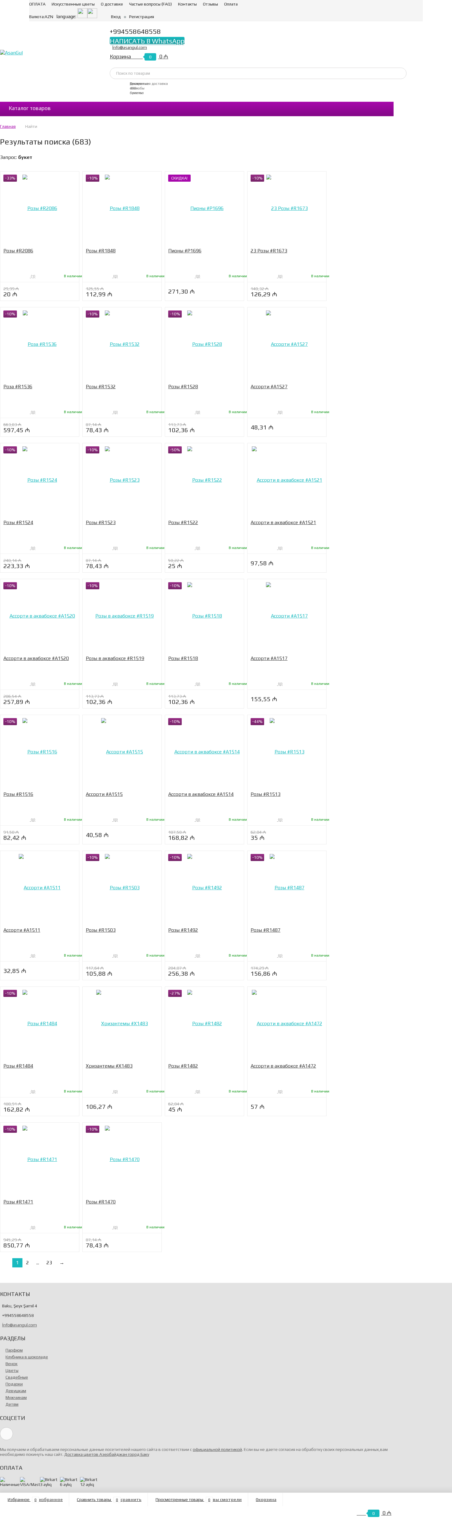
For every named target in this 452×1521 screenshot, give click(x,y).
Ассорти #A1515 (104, 794)
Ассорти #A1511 (21, 930)
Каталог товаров (30, 108)
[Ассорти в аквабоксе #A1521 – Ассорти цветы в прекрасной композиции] (287, 480)
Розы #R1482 (183, 1066)
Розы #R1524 (18, 522)
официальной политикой (217, 1449)
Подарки (14, 1383)
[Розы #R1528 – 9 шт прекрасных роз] (204, 344)
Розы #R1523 (101, 522)
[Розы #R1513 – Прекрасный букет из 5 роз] (287, 752)
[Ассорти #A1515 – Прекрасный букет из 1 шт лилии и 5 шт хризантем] (122, 752)
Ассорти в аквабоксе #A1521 (283, 522)
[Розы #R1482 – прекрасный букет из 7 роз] (204, 1023)
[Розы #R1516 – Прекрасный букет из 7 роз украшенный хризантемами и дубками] (39, 752)
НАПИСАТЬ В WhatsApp (147, 41)
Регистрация (141, 16)
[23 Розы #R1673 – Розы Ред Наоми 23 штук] (287, 208)
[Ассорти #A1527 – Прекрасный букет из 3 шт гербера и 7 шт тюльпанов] (287, 344)
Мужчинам (16, 1397)
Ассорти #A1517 (269, 658)
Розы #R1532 (101, 386)
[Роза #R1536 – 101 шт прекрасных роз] (40, 344)
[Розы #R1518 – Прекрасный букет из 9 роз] (204, 616)
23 (49, 1263)
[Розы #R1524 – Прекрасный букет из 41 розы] (39, 480)
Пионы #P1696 (184, 251)
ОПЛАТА (37, 4)
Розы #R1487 (265, 930)
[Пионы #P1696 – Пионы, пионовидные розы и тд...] (204, 208)
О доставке (112, 4)
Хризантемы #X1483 (109, 1066)
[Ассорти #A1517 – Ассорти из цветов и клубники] (287, 616)
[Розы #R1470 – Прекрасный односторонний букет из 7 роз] (122, 1159)
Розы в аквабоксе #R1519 (115, 658)
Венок (12, 1363)
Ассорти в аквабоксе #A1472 (283, 1066)
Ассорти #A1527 (269, 386)
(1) (32, 276)
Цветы (12, 1370)
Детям (12, 1404)
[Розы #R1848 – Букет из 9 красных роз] (122, 208)
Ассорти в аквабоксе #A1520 (36, 658)
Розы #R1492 (183, 930)
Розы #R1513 (265, 794)
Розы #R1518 (183, 658)
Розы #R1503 (101, 930)
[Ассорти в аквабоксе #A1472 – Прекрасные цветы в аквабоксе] (287, 1023)
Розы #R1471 (18, 1202)
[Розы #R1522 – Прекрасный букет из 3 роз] (204, 480)
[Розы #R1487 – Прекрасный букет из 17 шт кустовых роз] (287, 888)
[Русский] (92, 16)
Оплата (231, 4)
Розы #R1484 (18, 1066)
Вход (116, 16)
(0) (115, 276)
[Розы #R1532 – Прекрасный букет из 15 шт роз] (122, 344)
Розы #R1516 (18, 794)
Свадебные (17, 1377)
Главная (8, 126)
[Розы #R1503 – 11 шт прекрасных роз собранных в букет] (122, 888)
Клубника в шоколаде (27, 1356)
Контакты (187, 4)
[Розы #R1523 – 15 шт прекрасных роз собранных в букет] (122, 480)
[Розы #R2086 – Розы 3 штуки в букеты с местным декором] (39, 208)
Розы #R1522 (183, 522)
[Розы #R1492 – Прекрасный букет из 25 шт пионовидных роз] (204, 888)
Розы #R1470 (101, 1202)
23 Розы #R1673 (269, 251)
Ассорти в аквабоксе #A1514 (201, 794)
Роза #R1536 (17, 386)
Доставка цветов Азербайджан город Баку (106, 1454)
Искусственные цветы (73, 4)
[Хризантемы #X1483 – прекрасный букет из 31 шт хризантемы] (122, 1023)
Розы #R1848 (101, 251)
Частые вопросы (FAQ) (150, 4)
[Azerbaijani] (82, 16)
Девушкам (16, 1390)
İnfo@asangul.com (129, 47)
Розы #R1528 (183, 386)
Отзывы (210, 4)
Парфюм (14, 1350)
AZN (41, 16)
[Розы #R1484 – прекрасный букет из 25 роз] (39, 1023)
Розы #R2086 (18, 251)
